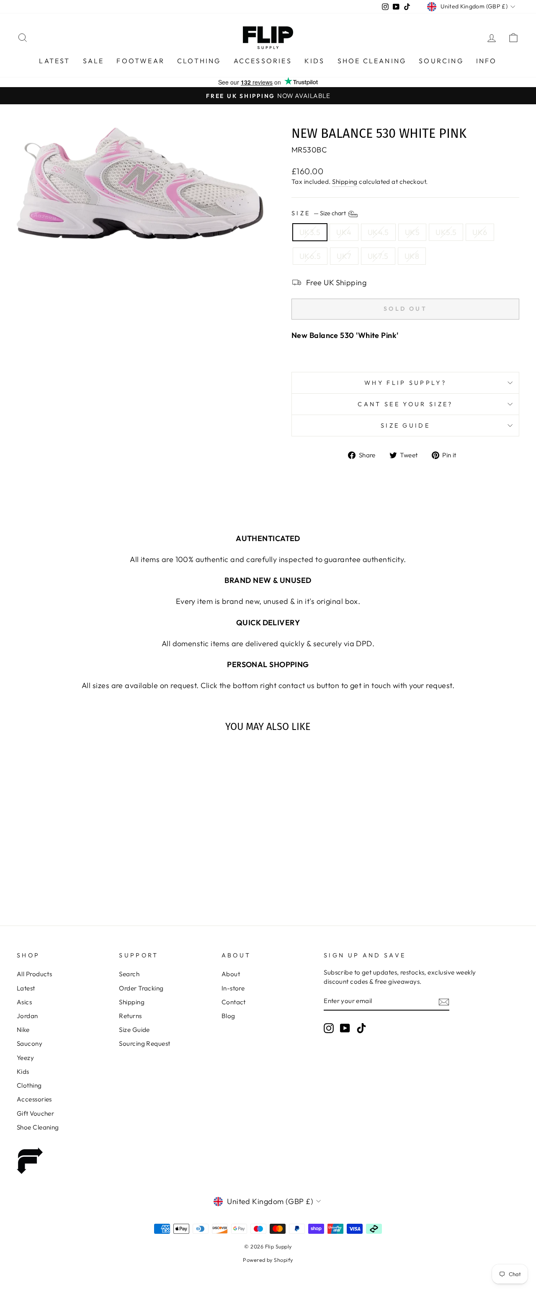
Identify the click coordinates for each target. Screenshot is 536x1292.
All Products (34, 974)
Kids (314, 61)
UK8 (412, 256)
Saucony (29, 1043)
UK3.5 (309, 232)
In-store (233, 988)
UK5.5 (446, 232)
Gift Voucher (35, 1113)
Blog (228, 1016)
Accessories (263, 61)
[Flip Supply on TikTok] (361, 1028)
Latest (54, 61)
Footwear (140, 61)
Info (486, 61)
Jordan (27, 1016)
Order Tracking (141, 988)
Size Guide (405, 425)
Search (129, 974)
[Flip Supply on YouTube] (345, 1028)
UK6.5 (310, 256)
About (231, 974)
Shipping (345, 182)
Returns (130, 1016)
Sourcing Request (144, 1043)
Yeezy (25, 1058)
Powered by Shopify (268, 1259)
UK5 (412, 232)
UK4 (343, 232)
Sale (93, 61)
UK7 (344, 256)
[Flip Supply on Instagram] (329, 1028)
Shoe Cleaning (372, 61)
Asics (24, 1002)
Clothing (199, 61)
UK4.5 (378, 232)
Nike (23, 1030)
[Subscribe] (443, 1001)
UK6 (479, 232)
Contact (234, 1002)
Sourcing (441, 61)
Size (319, 213)
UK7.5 (378, 256)
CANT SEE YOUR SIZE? (405, 404)
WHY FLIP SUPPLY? (405, 383)
